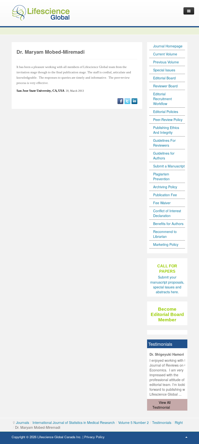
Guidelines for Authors (163, 155)
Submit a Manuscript (169, 166)
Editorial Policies (165, 111)
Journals (22, 422)
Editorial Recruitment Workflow (162, 98)
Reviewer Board (165, 85)
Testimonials (161, 422)
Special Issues (164, 70)
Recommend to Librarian (165, 234)
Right (179, 422)
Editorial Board (164, 77)
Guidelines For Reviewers (164, 143)
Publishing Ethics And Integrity (166, 130)
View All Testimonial (161, 405)
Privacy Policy (94, 437)
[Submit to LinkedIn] (134, 100)
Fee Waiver (162, 202)
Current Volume (165, 54)
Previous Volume (166, 62)
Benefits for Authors (168, 223)
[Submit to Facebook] (120, 100)
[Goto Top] (186, 436)
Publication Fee (165, 194)
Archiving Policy (165, 186)
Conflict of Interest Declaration (167, 213)
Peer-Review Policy (167, 119)
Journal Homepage (167, 46)
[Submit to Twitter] (127, 100)
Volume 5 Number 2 (133, 422)
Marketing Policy (165, 244)
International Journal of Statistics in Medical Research (74, 422)
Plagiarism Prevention (161, 176)
